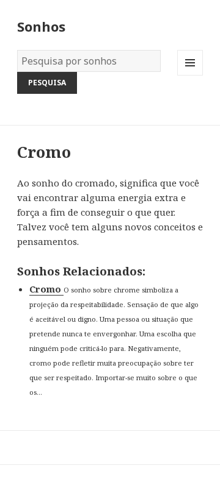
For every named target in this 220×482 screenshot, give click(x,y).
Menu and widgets (190, 75)
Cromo (46, 289)
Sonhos (41, 26)
